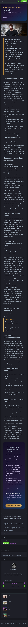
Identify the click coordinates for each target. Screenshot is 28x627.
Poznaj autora (14, 583)
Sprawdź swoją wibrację (13, 505)
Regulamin (24, 623)
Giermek (19, 518)
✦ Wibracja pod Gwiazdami (5, 623)
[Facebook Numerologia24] (16, 621)
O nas (11, 623)
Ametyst (19, 516)
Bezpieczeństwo (18, 623)
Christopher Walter (14, 569)
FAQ (14, 623)
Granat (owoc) (6, 518)
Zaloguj (19, 1)
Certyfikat (14, 516)
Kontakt (7, 625)
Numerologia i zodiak (7, 553)
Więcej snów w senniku (14, 586)
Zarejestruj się (13, 543)
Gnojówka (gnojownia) (7, 516)
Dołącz (24, 1)
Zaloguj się (5, 543)
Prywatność (2, 625)
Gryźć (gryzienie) (13, 518)
